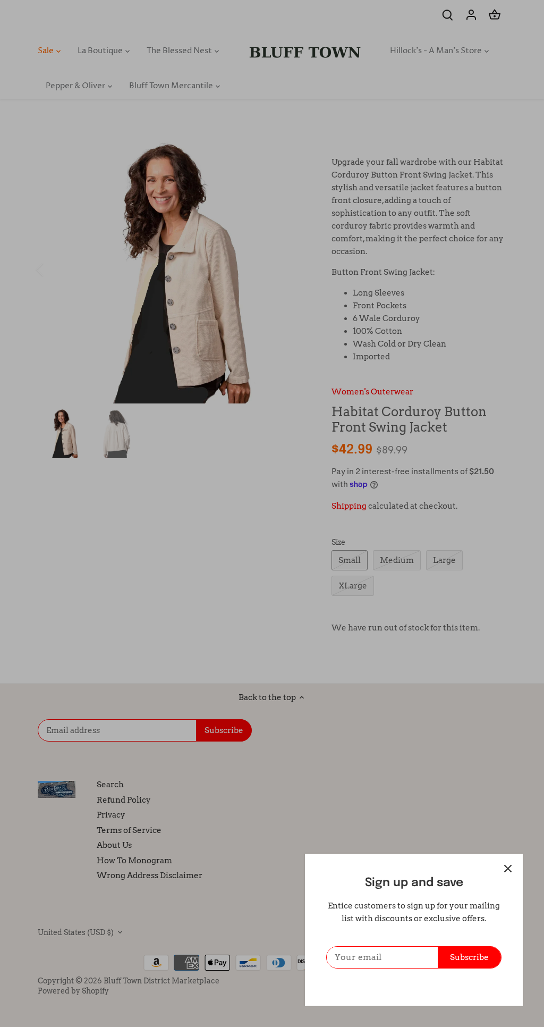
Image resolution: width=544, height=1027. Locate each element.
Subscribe (469, 957)
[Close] (508, 868)
